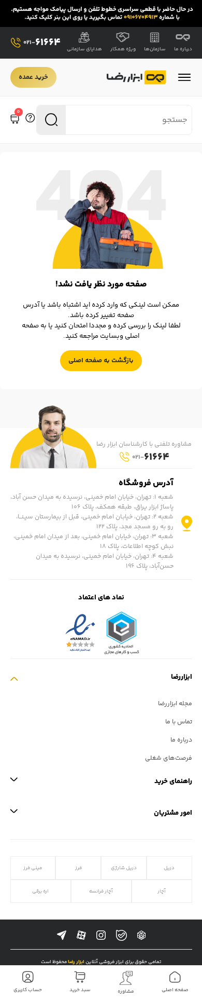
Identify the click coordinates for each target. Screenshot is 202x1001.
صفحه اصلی (175, 990)
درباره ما (183, 49)
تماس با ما (178, 722)
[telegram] (61, 935)
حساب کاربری (27, 990)
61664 (42, 43)
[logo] (136, 77)
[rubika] (141, 935)
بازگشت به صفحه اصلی (101, 360)
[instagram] (101, 935)
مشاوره (126, 992)
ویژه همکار (123, 49)
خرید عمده (33, 77)
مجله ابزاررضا (175, 704)
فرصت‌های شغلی (168, 758)
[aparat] (81, 935)
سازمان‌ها (155, 49)
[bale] (121, 935)
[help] (30, 120)
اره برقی (40, 891)
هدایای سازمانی (84, 49)
